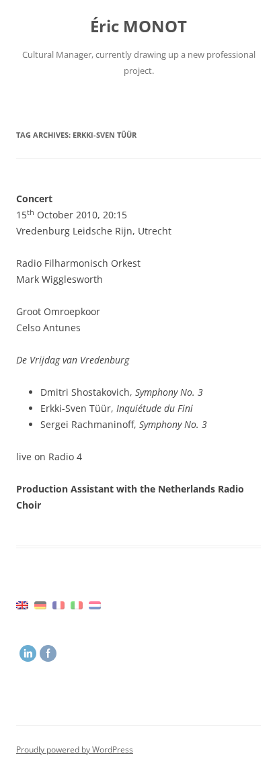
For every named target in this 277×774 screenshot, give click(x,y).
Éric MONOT (138, 26)
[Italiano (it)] (77, 605)
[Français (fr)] (58, 605)
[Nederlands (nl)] (95, 605)
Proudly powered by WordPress (74, 749)
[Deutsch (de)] (40, 605)
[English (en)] (22, 605)
